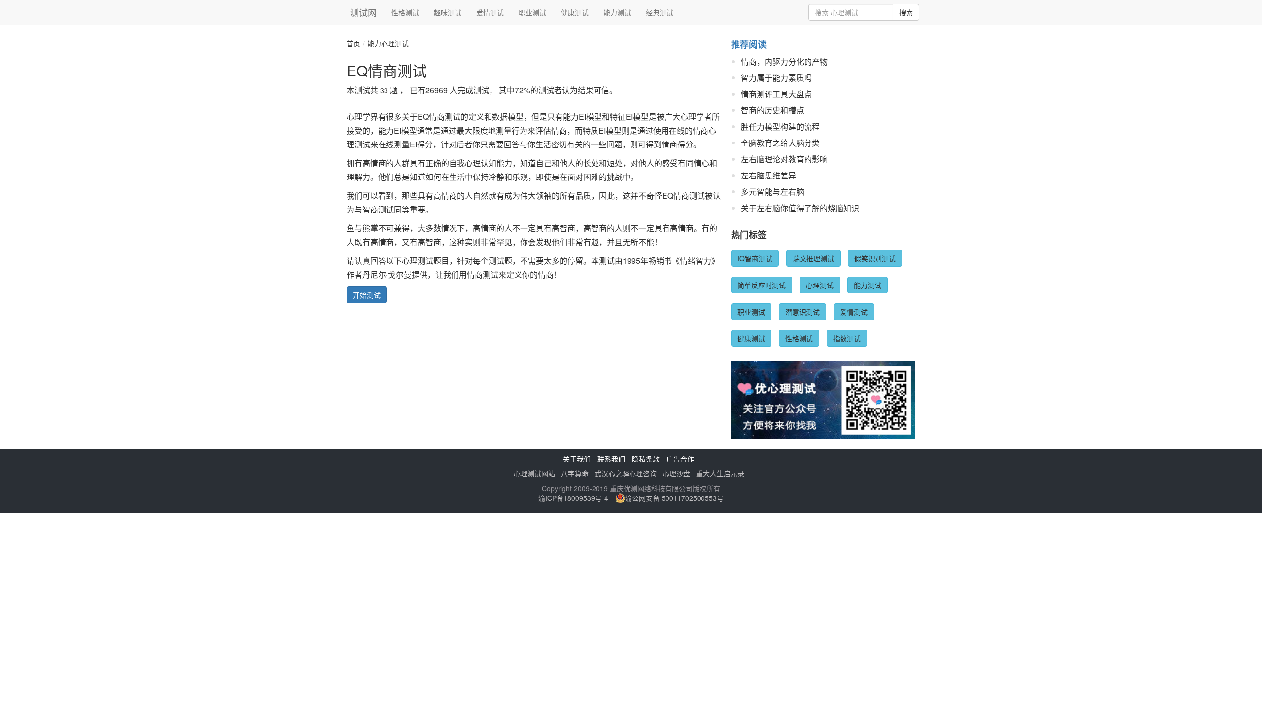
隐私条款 (646, 458)
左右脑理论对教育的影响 (784, 159)
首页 (353, 43)
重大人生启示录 (720, 473)
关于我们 (577, 458)
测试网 (363, 12)
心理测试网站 (534, 473)
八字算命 (575, 473)
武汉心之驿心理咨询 (626, 473)
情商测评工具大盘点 (776, 94)
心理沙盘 (676, 473)
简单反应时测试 (761, 285)
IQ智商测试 (754, 258)
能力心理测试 (388, 43)
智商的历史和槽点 (772, 110)
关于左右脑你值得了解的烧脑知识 (800, 207)
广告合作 (680, 458)
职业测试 (532, 12)
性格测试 (405, 12)
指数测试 (847, 338)
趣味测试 (447, 12)
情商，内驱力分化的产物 (784, 61)
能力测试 (617, 12)
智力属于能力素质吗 (776, 77)
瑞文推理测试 (813, 258)
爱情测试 (490, 12)
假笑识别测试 (875, 258)
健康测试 (575, 12)
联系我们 (611, 458)
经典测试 (659, 12)
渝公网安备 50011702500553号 (674, 498)
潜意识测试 (802, 312)
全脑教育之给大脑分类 (780, 142)
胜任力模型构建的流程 (780, 126)
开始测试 (367, 295)
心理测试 (820, 285)
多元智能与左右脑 (772, 191)
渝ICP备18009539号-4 (573, 498)
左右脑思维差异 (768, 175)
